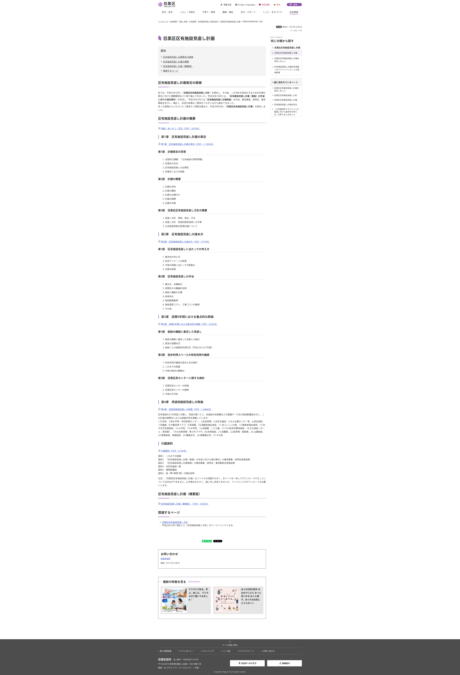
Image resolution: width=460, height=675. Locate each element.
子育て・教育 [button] (208, 12)
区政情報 (173, 21)
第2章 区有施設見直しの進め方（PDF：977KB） (185, 242)
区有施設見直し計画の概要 (176, 62)
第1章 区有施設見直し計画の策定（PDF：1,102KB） (187, 144)
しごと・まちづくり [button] (272, 12)
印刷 (279, 27)
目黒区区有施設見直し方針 (175, 522)
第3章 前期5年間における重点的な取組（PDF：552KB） (189, 324)
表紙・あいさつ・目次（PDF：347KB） (180, 128)
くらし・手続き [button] (187, 12)
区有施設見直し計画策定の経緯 (178, 57)
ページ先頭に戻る (230, 645)
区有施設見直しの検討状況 (208, 21)
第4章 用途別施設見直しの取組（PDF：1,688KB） (186, 409)
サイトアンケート (246, 651)
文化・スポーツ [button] (248, 12)
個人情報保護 (165, 651)
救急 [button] (278, 5)
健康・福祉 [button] (227, 12)
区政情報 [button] (294, 12)
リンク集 (226, 651)
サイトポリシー (187, 651)
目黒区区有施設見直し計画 (230, 21)
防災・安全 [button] (167, 12)
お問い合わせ (268, 651)
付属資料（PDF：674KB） (174, 451)
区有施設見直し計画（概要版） (178, 66)
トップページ (163, 21)
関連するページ (170, 71)
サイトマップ (208, 651)
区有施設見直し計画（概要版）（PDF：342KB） (185, 504)
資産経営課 (165, 559)
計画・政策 (183, 21)
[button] (226, 4)
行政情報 (192, 21)
